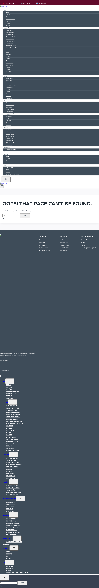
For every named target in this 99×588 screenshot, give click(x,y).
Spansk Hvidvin (9, 87)
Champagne (9, 116)
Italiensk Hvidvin (10, 83)
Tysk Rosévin (9, 107)
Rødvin (7, 12)
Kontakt (8, 172)
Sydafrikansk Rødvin (11, 45)
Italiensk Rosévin (10, 105)
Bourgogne (9, 67)
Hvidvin (8, 14)
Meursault (8, 96)
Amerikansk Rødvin (10, 36)
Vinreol (5, 151)
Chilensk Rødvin (10, 43)
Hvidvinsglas (9, 131)
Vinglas (6, 515)
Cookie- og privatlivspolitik (12, 174)
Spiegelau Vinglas (10, 142)
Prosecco (8, 120)
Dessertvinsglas (10, 136)
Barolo (7, 52)
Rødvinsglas (9, 129)
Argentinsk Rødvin (10, 41)
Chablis (8, 89)
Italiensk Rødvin (10, 32)
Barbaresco (9, 60)
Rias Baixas (9, 98)
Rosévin (8, 16)
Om (4, 562)
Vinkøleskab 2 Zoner (11, 149)
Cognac (8, 158)
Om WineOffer (9, 167)
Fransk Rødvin (9, 30)
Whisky (7, 156)
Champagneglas (10, 134)
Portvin (8, 23)
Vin (4, 381)
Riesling (8, 91)
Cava (7, 118)
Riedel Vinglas (9, 140)
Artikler (8, 169)
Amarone (8, 49)
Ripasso (8, 58)
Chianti (8, 69)
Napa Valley (9, 71)
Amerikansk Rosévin (11, 109)
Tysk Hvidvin (9, 80)
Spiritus (6, 548)
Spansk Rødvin (9, 34)
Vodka (7, 163)
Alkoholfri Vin (9, 21)
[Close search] (4, 577)
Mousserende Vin (10, 19)
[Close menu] (0, 376)
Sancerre (8, 93)
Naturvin (8, 25)
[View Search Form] (6, 179)
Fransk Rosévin (9, 102)
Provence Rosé (9, 111)
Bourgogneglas (10, 138)
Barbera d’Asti (9, 65)
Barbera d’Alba (9, 63)
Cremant (8, 122)
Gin (7, 160)
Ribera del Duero (10, 73)
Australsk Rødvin (10, 39)
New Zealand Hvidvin (11, 85)
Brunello (8, 56)
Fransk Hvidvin (9, 78)
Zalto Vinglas (9, 145)
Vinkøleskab (8, 538)
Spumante (8, 125)
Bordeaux (8, 54)
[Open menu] (1, 186)
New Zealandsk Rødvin (11, 47)
